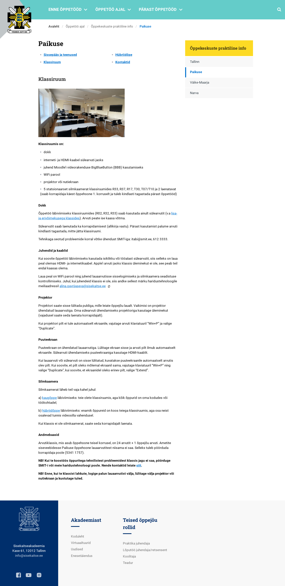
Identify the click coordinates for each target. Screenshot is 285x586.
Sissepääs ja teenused (60, 55)
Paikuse (196, 72)
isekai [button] (29, 555)
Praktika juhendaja (136, 543)
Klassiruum (52, 62)
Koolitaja (129, 556)
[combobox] (279, 10)
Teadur (128, 563)
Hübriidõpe (123, 55)
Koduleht (77, 536)
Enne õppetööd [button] (68, 9)
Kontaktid (122, 62)
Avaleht (53, 26)
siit (138, 465)
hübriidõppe (51, 410)
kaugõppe (49, 398)
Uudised (77, 549)
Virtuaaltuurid (81, 543)
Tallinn (194, 62)
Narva (194, 93)
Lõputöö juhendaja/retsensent (145, 550)
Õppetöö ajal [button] (113, 9)
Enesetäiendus (81, 556)
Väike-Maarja (199, 82)
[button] (108, 286)
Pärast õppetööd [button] (161, 9)
